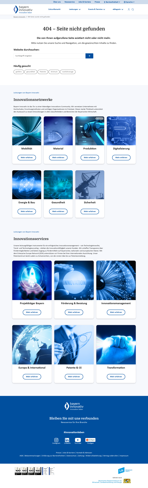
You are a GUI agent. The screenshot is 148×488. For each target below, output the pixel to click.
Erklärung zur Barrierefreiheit (53, 456)
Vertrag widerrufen (110, 456)
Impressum (124, 456)
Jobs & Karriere (85, 2)
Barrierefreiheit (112, 2)
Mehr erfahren (27, 158)
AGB (21, 456)
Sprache (129, 2)
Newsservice (70, 2)
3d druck (54, 72)
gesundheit (30, 72)
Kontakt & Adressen (84, 453)
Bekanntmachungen (33, 456)
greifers (19, 72)
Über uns (57, 2)
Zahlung (81, 456)
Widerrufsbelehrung (94, 456)
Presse (97, 2)
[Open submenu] (80, 9)
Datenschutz (72, 456)
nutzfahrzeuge (67, 72)
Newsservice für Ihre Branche (74, 422)
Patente (43, 72)
